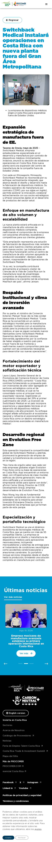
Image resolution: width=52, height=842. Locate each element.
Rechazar (22, 838)
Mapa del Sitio (10, 756)
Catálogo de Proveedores (17, 735)
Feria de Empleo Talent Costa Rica (21, 746)
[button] (5, 663)
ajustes (38, 829)
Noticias (7, 741)
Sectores (7, 725)
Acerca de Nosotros (14, 730)
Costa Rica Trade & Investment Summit (24, 751)
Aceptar (8, 838)
